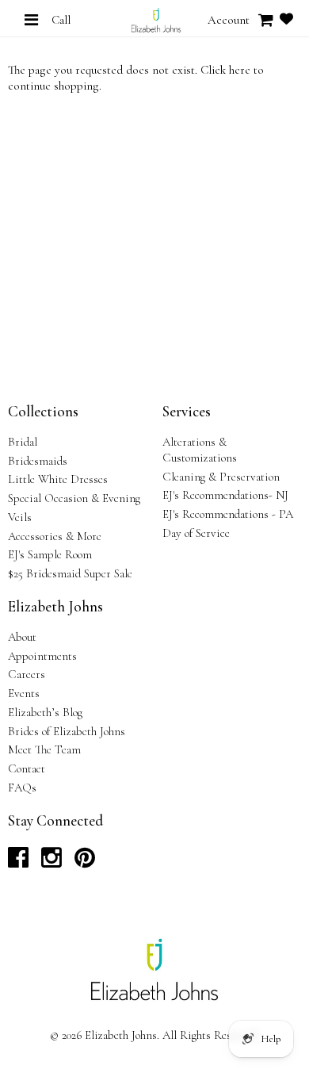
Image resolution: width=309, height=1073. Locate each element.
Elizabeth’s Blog (45, 712)
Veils (20, 517)
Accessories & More (54, 536)
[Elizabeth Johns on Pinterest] (84, 862)
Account (229, 20)
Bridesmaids (37, 461)
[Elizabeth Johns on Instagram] (51, 862)
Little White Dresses (58, 479)
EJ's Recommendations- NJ (225, 495)
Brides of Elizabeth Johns (66, 731)
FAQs (22, 787)
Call (61, 20)
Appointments (42, 656)
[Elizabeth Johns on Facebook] (18, 862)
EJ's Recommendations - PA (227, 514)
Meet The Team (44, 749)
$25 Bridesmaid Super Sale (70, 573)
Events (24, 693)
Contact (26, 768)
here (239, 70)
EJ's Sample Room (50, 554)
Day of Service (196, 533)
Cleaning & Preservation (221, 476)
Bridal (22, 442)
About (22, 637)
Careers (26, 674)
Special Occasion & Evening (74, 498)
